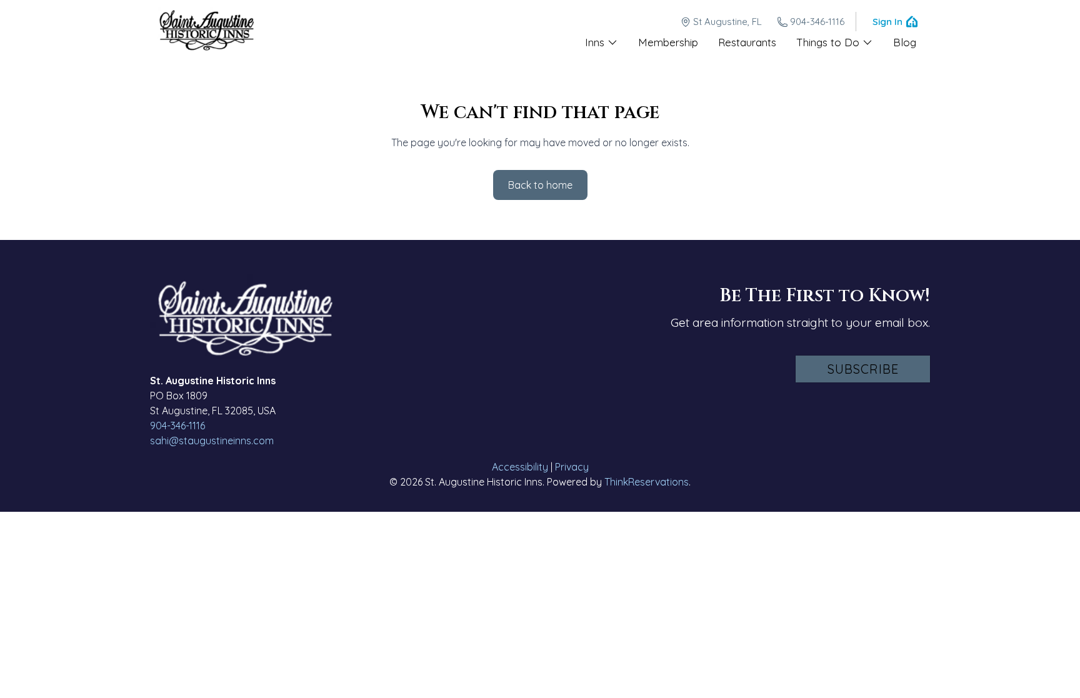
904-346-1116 (817, 21)
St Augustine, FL (727, 21)
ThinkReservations (646, 482)
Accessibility (520, 467)
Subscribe (863, 369)
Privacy (572, 467)
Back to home (540, 185)
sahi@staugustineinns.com (212, 440)
